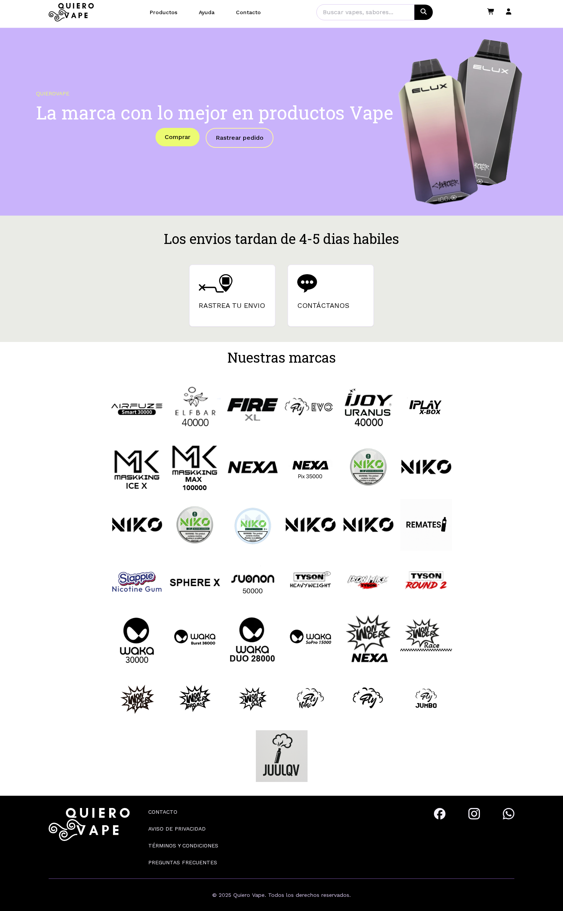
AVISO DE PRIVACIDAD (177, 829)
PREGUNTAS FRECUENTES (182, 862)
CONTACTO (162, 812)
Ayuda (206, 12)
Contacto (248, 12)
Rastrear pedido (239, 137)
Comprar (177, 137)
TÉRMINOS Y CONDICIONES (183, 845)
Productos (163, 12)
